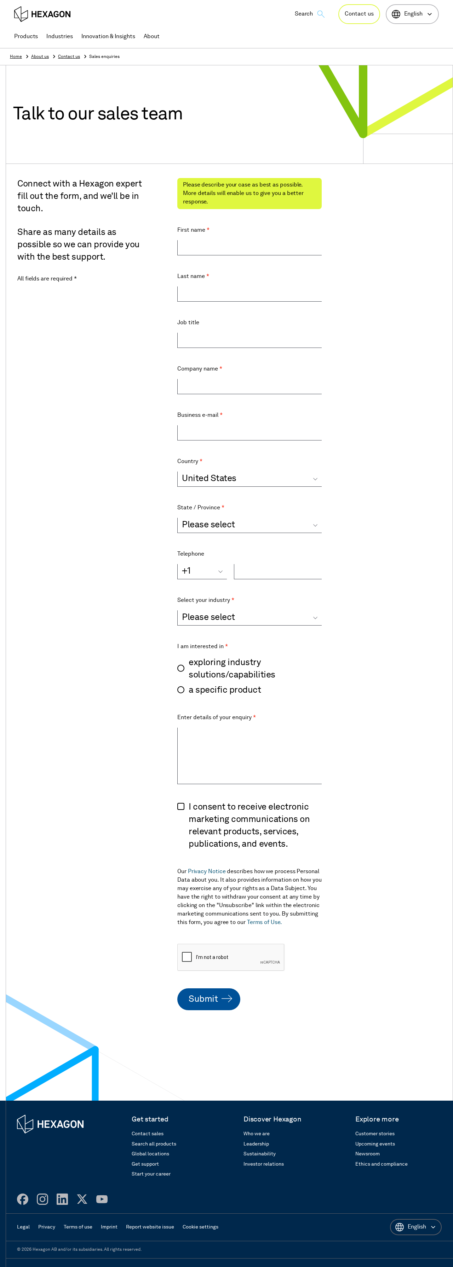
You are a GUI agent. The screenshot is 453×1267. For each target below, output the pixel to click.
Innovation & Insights (108, 37)
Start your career (151, 1174)
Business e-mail (200, 415)
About (152, 37)
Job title (188, 323)
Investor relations (263, 1164)
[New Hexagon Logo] (50, 1124)
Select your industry (205, 600)
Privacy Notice (207, 872)
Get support (145, 1164)
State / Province (200, 508)
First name (193, 230)
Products (26, 37)
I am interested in (202, 647)
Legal (23, 1227)
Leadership (256, 1144)
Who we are (256, 1133)
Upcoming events (375, 1144)
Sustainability (259, 1153)
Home (16, 57)
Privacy (46, 1227)
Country (189, 461)
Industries (59, 37)
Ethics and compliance (381, 1164)
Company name (199, 369)
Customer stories (375, 1133)
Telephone (190, 554)
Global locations (150, 1153)
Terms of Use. (264, 922)
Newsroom (367, 1153)
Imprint (109, 1227)
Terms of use (78, 1227)
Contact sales (148, 1133)
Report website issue (150, 1227)
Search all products (154, 1144)
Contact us (359, 14)
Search (304, 14)
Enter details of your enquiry (216, 718)
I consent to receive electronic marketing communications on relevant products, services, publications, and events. (249, 826)
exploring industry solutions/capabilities (232, 669)
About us (40, 57)
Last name (193, 276)
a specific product (225, 690)
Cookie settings (200, 1227)
